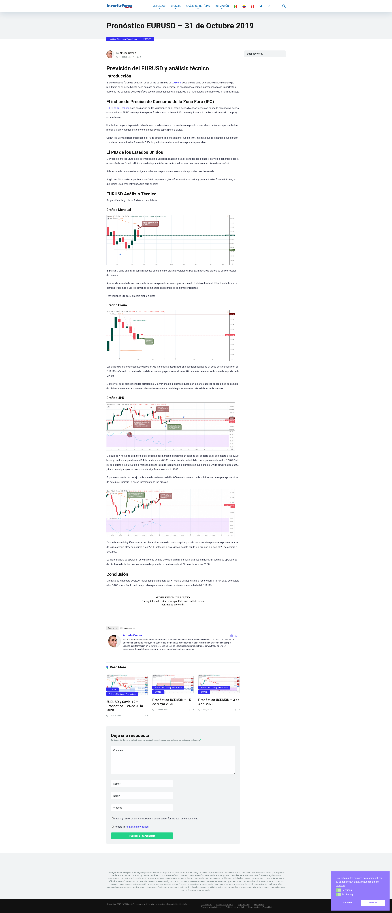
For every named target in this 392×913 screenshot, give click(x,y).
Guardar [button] (347, 902)
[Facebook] (232, 636)
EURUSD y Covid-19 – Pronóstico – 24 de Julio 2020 (124, 706)
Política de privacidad (137, 826)
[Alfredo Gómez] (114, 646)
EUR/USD (147, 39)
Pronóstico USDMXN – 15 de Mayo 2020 (171, 702)
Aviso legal (196, 890)
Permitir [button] (373, 902)
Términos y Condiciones (211, 907)
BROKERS (175, 5)
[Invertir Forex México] (119, 5)
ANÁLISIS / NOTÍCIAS (198, 5)
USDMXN (158, 692)
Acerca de (112, 628)
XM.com (176, 82)
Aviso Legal (259, 904)
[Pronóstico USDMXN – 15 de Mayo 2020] (173, 684)
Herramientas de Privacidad (260, 907)
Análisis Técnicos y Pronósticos (123, 39)
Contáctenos (206, 904)
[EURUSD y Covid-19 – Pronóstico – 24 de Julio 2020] (127, 685)
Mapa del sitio (243, 904)
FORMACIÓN (222, 5)
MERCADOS (159, 5)
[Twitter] (236, 636)
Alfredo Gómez (128, 53)
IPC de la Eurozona (118, 108)
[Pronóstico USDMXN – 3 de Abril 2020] (219, 684)
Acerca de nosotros (224, 904)
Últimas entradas (127, 628)
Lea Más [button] (340, 885)
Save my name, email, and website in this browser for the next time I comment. (156, 818)
